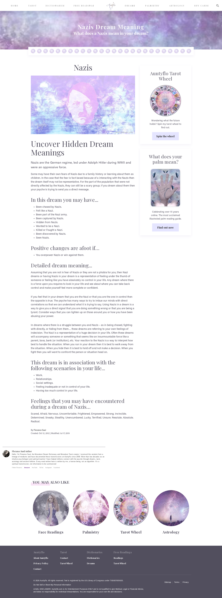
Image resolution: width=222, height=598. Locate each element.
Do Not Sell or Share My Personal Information (52, 585)
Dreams (91, 563)
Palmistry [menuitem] (152, 5)
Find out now (165, 227)
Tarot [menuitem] (32, 5)
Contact (37, 569)
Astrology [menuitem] (177, 5)
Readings (118, 558)
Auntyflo (43, 581)
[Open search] (218, 6)
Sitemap (167, 582)
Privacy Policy (40, 563)
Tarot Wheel (66, 563)
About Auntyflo (40, 558)
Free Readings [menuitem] (84, 5)
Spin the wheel (165, 136)
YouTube (34, 467)
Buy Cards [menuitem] (201, 5)
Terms (176, 582)
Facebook (57, 467)
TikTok (41, 467)
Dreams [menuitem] (130, 5)
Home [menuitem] (14, 5)
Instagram (48, 467)
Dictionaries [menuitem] (55, 5)
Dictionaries (93, 558)
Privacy (186, 582)
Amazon (27, 467)
